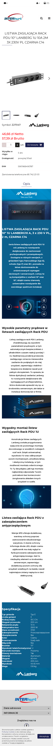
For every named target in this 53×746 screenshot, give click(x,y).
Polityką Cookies (8, 732)
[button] (46, 3)
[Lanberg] (39, 125)
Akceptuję (44, 736)
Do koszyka (33, 145)
